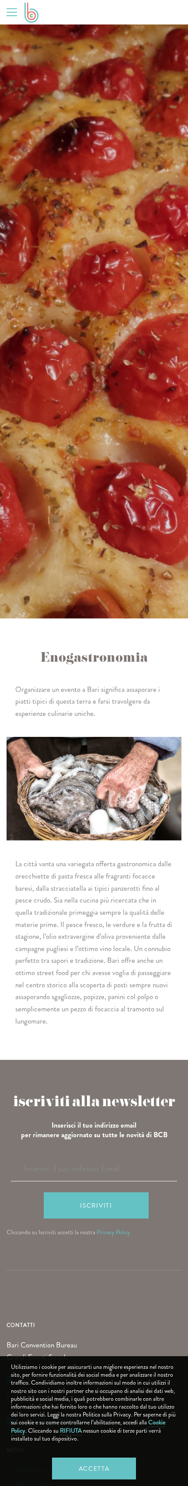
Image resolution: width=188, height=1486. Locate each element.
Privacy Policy (113, 1232)
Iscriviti (96, 1205)
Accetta (94, 1468)
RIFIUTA (71, 1430)
